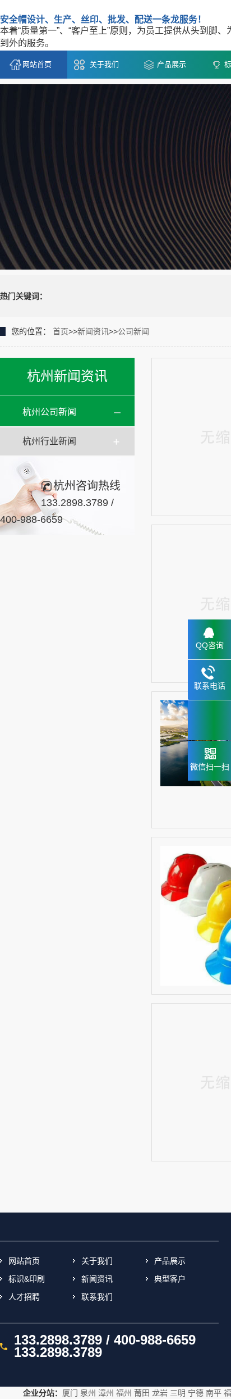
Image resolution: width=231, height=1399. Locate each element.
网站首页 (37, 64)
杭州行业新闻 (49, 441)
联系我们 (97, 1296)
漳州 (106, 1392)
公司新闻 (133, 331)
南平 (213, 1392)
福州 (124, 1392)
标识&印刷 (26, 1278)
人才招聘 (24, 1296)
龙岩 (160, 1392)
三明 (178, 1392)
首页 (60, 331)
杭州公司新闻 (49, 412)
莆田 (142, 1392)
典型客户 (170, 1278)
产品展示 (171, 64)
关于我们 (104, 64)
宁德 (196, 1392)
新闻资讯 (93, 331)
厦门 (70, 1392)
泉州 (88, 1392)
